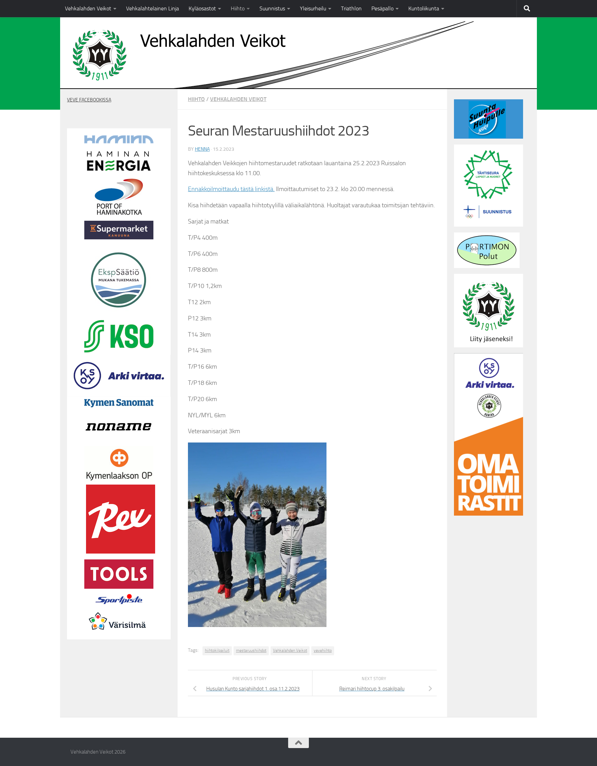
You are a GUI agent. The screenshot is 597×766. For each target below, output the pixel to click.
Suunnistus (272, 8)
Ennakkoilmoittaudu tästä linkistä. (231, 189)
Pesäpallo (382, 8)
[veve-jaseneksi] (488, 345)
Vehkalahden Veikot (88, 8)
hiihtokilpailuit (217, 650)
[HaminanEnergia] (118, 171)
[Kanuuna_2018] (118, 238)
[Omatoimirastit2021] (488, 514)
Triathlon (351, 8)
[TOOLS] (118, 587)
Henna (202, 149)
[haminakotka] (119, 213)
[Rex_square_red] (120, 552)
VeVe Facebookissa (89, 100)
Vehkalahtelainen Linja (152, 8)
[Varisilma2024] (118, 635)
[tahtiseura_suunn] (488, 225)
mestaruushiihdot (251, 650)
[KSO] (118, 351)
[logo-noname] (118, 442)
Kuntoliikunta (423, 8)
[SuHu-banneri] (488, 137)
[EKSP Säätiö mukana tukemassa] (118, 312)
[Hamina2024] (118, 142)
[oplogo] (118, 480)
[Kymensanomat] (118, 405)
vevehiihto (323, 650)
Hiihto (238, 8)
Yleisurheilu (313, 8)
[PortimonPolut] (487, 266)
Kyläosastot (202, 8)
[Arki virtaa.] (119, 395)
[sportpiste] (119, 606)
